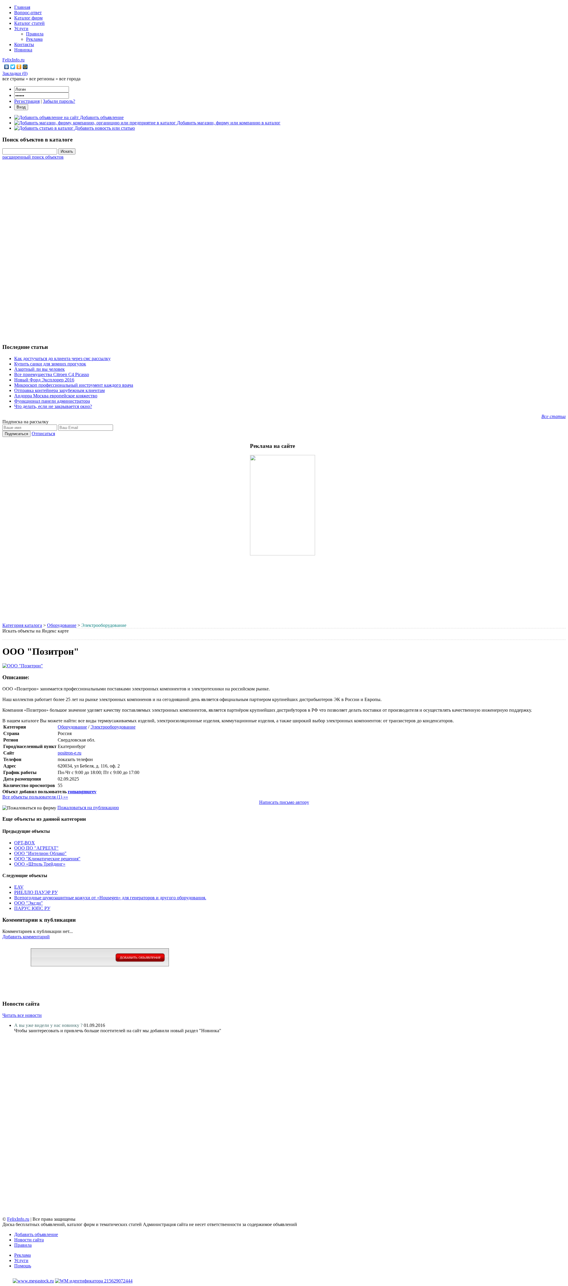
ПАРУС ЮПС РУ (32, 908)
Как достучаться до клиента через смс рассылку (62, 358)
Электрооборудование (113, 726)
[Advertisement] (284, 248)
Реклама (34, 39)
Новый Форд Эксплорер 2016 (44, 379)
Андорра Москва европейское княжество (55, 395)
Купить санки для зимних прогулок (50, 363)
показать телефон (75, 759)
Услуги (21, 28)
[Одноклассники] (19, 67)
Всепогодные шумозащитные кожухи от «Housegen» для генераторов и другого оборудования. (110, 897)
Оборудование (61, 625)
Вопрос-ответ (28, 12)
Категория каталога (22, 625)
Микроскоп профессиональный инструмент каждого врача (73, 385)
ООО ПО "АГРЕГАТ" (36, 848)
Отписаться (43, 433)
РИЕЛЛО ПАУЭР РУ (36, 892)
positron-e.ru (69, 752)
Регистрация (27, 101)
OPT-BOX (24, 842)
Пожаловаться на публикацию (88, 807)
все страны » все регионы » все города (41, 78)
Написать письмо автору (284, 802)
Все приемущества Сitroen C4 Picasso (51, 374)
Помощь (22, 1265)
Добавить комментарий (26, 936)
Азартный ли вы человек (39, 369)
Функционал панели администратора (52, 401)
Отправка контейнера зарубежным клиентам (59, 390)
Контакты (24, 44)
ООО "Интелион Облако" (40, 853)
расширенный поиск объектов (33, 157)
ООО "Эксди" (28, 902)
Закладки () (15, 73)
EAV (19, 887)
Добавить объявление (36, 1234)
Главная (22, 7)
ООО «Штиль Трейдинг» (39, 863)
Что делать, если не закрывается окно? (53, 406)
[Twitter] (13, 67)
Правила (34, 33)
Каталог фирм (28, 17)
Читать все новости (22, 1015)
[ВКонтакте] (7, 67)
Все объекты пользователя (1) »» (35, 796)
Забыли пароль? (59, 101)
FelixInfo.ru (13, 59)
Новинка (23, 49)
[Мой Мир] (25, 67)
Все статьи (553, 416)
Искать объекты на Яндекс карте (35, 630)
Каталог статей (29, 23)
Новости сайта (29, 1239)
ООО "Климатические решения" (47, 858)
